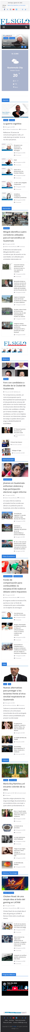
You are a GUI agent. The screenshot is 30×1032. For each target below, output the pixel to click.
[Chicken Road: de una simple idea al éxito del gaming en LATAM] (15, 883)
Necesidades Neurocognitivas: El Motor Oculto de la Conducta (19, 749)
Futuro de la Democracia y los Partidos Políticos (19, 171)
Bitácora (6, 379)
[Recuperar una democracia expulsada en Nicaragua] (7, 150)
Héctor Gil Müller (20, 44)
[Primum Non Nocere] (5, 443)
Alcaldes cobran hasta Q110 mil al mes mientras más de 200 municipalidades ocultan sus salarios (20, 313)
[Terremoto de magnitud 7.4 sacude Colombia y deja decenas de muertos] (7, 517)
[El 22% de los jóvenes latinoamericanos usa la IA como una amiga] (7, 928)
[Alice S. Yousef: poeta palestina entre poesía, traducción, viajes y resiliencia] (7, 816)
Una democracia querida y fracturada (20, 614)
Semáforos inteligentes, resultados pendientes (20, 195)
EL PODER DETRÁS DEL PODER (20, 738)
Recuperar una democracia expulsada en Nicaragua (18, 147)
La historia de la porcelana (18, 826)
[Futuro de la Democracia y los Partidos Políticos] (7, 174)
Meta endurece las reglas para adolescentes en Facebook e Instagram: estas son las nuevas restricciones (20, 941)
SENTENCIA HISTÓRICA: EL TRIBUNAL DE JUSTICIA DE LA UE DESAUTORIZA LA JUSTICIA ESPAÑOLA (20, 530)
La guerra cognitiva (12, 123)
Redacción (18, 392)
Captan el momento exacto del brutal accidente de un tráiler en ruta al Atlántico (20, 299)
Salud (5, 684)
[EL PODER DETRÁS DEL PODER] (7, 740)
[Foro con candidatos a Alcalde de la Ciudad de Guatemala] (15, 369)
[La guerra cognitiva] (15, 111)
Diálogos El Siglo (16, 450)
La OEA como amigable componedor (20, 183)
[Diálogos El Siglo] (6, 452)
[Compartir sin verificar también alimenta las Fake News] (7, 959)
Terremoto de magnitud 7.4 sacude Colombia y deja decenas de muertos (20, 516)
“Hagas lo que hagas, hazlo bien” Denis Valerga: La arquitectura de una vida (20, 852)
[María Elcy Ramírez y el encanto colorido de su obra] (15, 771)
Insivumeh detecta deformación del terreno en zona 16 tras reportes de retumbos (19, 268)
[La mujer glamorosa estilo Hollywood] (7, 840)
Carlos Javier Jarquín (21, 793)
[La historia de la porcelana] (7, 829)
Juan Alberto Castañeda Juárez (12, 129)
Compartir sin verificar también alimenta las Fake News (20, 957)
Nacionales (6, 228)
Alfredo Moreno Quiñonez (11, 705)
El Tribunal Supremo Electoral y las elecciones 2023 (19, 430)
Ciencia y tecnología (8, 892)
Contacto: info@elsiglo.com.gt (20, 1022)
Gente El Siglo (13, 780)
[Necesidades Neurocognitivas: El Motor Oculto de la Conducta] (7, 750)
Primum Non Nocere (16, 442)
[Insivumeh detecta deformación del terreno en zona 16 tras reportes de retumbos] (7, 270)
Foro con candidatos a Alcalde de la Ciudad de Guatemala (14, 385)
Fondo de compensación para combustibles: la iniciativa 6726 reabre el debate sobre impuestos (15, 585)
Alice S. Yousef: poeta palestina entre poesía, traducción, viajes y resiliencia (20, 813)
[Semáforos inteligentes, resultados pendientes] (7, 198)
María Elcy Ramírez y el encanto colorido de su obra (14, 786)
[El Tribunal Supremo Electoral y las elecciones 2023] (7, 433)
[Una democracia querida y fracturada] (7, 616)
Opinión (5, 38)
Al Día (6, 1020)
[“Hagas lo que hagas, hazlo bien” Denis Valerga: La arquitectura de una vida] (7, 853)
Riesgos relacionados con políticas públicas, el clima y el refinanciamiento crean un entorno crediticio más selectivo (20, 630)
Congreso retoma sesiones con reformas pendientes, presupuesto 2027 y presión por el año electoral (20, 328)
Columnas (12, 38)
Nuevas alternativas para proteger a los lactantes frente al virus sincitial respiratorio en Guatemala (14, 693)
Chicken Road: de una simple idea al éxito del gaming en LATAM (14, 899)
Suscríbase (11, 1020)
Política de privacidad (20, 1020)
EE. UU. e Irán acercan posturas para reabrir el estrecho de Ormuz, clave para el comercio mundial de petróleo (20, 545)
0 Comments (7, 46)
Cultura (6, 780)
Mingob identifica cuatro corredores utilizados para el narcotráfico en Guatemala (14, 236)
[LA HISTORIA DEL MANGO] (7, 865)
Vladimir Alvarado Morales (11, 246)
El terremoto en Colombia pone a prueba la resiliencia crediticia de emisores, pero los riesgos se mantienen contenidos (20, 649)
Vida (9, 684)
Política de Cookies (7, 1022)
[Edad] (15, 35)
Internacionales (7, 479)
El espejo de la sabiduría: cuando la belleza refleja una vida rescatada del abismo (19, 727)
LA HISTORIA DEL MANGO (18, 863)
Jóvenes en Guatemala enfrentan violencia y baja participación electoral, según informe (14, 487)
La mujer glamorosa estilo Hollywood (19, 838)
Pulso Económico (8, 576)
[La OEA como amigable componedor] (7, 186)
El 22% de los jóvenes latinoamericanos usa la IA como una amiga (20, 925)
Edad (9, 5)
